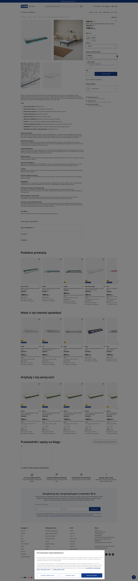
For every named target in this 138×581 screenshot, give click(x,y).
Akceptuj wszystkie (92, 575)
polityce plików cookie (58, 569)
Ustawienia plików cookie (47, 575)
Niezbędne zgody (70, 575)
